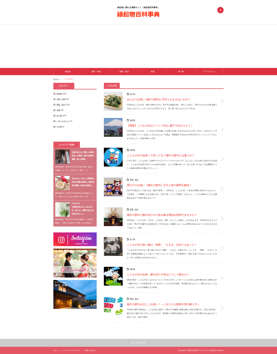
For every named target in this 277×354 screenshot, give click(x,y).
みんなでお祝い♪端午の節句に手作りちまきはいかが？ (159, 99)
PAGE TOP (141, 343)
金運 (153, 71)
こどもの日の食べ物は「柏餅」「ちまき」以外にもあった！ (162, 244)
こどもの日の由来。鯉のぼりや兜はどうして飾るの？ (158, 274)
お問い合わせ (90, 350)
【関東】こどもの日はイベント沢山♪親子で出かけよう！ (160, 125)
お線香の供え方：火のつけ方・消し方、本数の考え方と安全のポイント (83, 210)
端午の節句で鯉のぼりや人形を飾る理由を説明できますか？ (162, 214)
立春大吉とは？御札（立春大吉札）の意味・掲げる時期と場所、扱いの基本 (83, 155)
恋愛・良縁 (96, 71)
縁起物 (67, 71)
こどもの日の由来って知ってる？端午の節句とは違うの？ (160, 155)
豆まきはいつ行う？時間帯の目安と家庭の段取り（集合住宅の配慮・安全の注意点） (83, 181)
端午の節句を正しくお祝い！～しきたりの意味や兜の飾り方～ (163, 304)
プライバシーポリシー (71, 350)
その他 (59, 127)
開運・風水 (124, 71)
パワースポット (209, 71)
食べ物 (181, 71)
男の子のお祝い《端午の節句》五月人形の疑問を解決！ (159, 185)
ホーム (56, 350)
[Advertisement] (138, 46)
